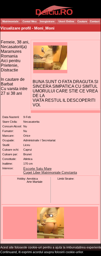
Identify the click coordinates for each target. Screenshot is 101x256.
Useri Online (66, 21)
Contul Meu (30, 21)
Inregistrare (47, 21)
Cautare (82, 21)
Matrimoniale (10, 21)
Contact (94, 21)
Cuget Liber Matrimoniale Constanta (50, 172)
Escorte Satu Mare (37, 169)
